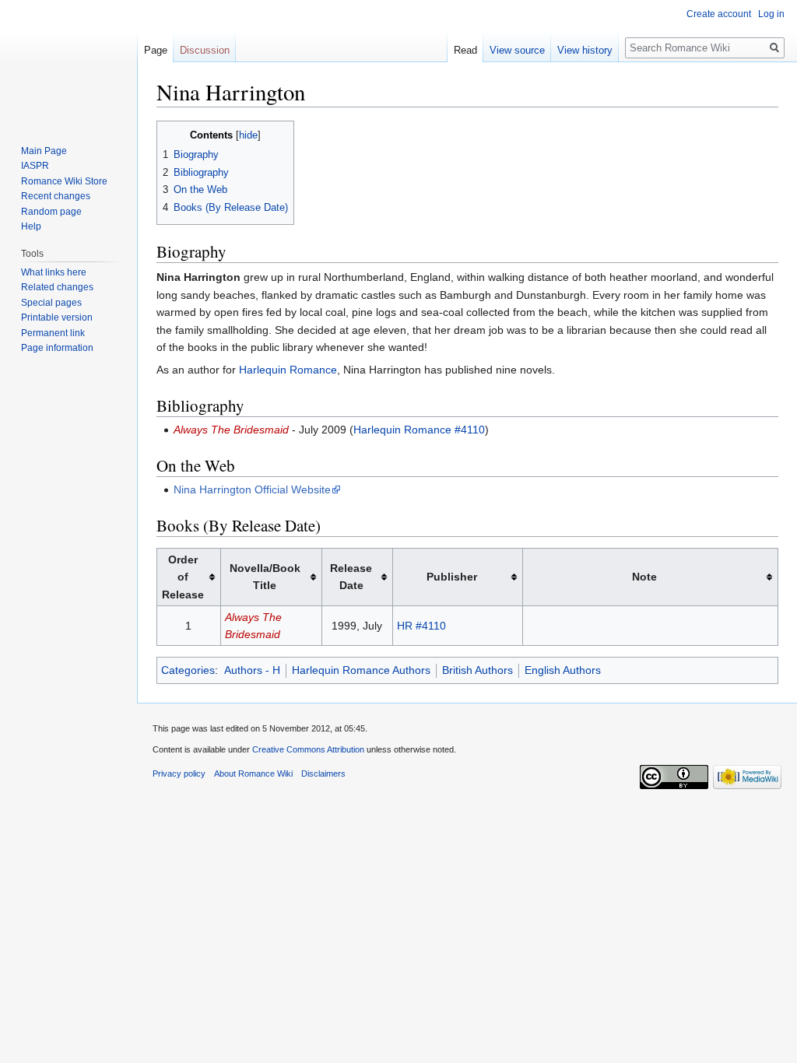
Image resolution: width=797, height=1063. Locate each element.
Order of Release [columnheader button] (183, 577)
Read (465, 50)
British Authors (477, 670)
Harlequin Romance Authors (361, 670)
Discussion (205, 50)
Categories (188, 670)
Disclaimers (323, 773)
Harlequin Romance (288, 369)
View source (517, 50)
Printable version (57, 317)
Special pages (51, 302)
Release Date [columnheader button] (351, 576)
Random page (51, 211)
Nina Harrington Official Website (252, 489)
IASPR (35, 165)
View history (585, 50)
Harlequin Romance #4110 (419, 429)
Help (31, 226)
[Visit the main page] (68, 62)
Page (155, 50)
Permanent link (53, 333)
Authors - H (252, 670)
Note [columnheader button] (644, 576)
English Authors (563, 670)
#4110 (431, 625)
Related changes (57, 287)
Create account (718, 14)
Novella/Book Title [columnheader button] (265, 576)
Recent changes (55, 196)
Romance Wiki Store (64, 181)
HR (405, 625)
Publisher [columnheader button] (452, 576)
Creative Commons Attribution (308, 749)
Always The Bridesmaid (231, 429)
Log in (771, 14)
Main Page (44, 151)
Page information (57, 347)
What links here (53, 272)
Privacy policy (179, 773)
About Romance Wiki (253, 773)
